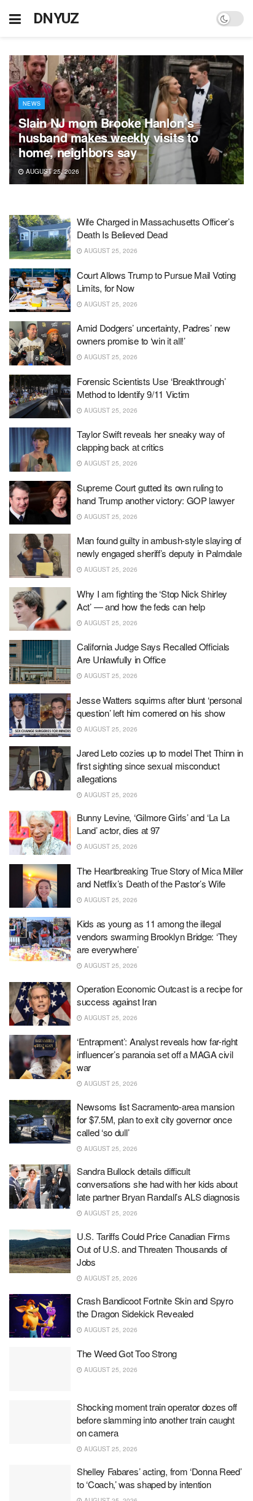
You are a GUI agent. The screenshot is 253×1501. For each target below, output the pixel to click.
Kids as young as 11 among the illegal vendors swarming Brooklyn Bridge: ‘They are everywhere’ (157, 936)
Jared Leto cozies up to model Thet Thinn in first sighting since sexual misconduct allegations (160, 765)
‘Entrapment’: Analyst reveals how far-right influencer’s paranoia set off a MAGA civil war (157, 1054)
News (32, 103)
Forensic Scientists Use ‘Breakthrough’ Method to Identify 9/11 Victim (151, 387)
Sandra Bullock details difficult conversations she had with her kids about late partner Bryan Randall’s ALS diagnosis (158, 1183)
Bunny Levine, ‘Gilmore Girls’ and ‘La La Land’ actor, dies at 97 (153, 823)
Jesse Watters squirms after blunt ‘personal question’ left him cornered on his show (159, 706)
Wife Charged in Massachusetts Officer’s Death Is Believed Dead (155, 228)
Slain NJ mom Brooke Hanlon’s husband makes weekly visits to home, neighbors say (108, 137)
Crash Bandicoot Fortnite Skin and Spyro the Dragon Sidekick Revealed (155, 1307)
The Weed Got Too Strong (127, 1353)
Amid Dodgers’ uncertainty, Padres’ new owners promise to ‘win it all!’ (153, 334)
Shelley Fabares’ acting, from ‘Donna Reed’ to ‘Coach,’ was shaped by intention (159, 1478)
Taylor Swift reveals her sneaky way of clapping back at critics (151, 440)
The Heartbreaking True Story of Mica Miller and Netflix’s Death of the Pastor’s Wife (160, 877)
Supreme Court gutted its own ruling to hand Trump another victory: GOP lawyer (156, 494)
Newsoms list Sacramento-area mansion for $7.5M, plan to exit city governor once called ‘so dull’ (155, 1119)
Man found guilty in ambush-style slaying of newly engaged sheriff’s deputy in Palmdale (159, 546)
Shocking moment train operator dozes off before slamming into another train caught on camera (157, 1419)
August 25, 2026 (51, 171)
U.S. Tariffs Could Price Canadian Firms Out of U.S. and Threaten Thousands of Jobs (153, 1249)
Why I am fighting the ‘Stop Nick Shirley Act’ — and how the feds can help (152, 600)
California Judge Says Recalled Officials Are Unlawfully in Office (153, 653)
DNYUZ (56, 18)
